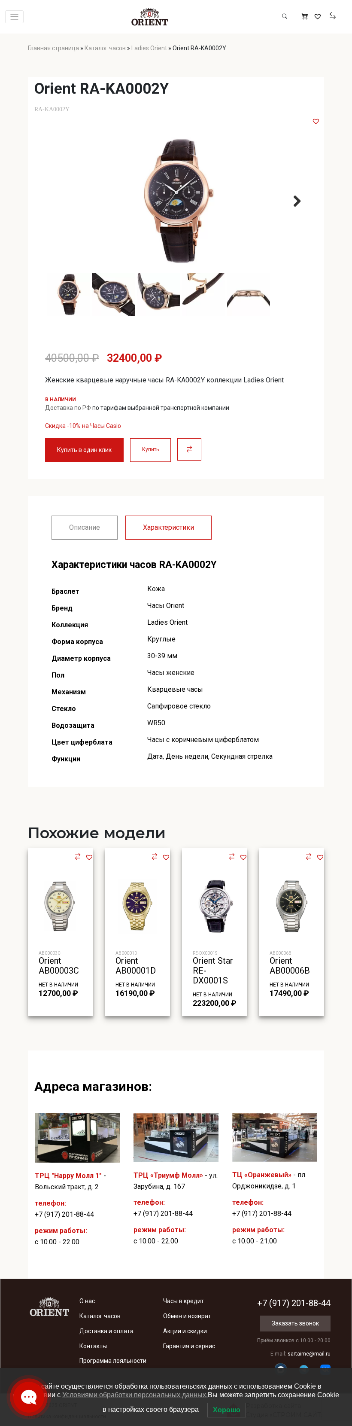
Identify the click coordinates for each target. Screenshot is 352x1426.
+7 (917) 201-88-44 (64, 1214)
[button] (316, 121)
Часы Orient (165, 606)
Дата (155, 756)
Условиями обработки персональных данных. (135, 1395)
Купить (150, 449)
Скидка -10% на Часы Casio (83, 425)
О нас (87, 1301)
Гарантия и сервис (189, 1346)
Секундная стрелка (242, 756)
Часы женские (170, 673)
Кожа (156, 589)
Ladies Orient (149, 48)
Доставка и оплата (106, 1331)
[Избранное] (318, 17)
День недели (187, 756)
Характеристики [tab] (168, 527)
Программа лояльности (112, 1360)
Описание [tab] (84, 527)
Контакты (93, 1346)
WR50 (156, 723)
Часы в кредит (183, 1301)
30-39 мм (162, 656)
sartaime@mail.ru (309, 1354)
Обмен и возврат (187, 1316)
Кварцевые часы (175, 689)
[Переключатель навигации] (14, 17)
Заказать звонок (295, 1323)
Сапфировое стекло (179, 706)
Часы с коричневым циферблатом (203, 740)
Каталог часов (105, 48)
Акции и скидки (185, 1331)
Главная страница (53, 48)
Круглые (161, 639)
